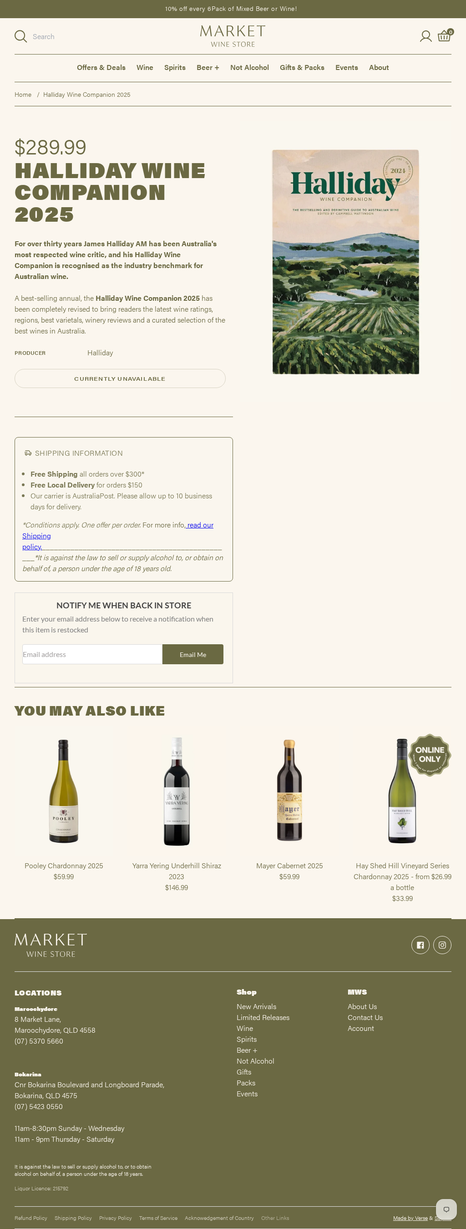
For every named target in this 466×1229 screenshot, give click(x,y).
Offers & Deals (101, 67)
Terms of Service (158, 1217)
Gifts (244, 1071)
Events (346, 67)
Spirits (175, 67)
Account (361, 1028)
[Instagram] (442, 945)
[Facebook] (420, 945)
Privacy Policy (115, 1217)
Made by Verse (410, 1218)
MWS (357, 991)
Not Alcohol (249, 67)
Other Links (275, 1217)
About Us (362, 1006)
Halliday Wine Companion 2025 (87, 94)
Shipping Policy (73, 1217)
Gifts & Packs (302, 67)
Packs (246, 1082)
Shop (247, 991)
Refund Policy (31, 1217)
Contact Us (365, 1017)
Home (23, 94)
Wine (145, 67)
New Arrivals (256, 1006)
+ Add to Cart (64, 856)
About (379, 67)
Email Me (193, 654)
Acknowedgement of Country (219, 1217)
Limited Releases (263, 1017)
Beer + (208, 67)
